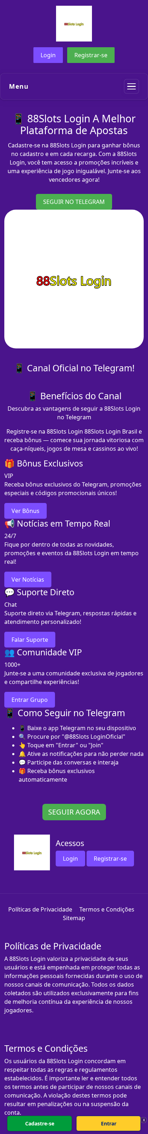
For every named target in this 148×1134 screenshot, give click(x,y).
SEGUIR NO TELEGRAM (74, 202)
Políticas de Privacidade (40, 909)
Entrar (108, 1123)
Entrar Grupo (29, 700)
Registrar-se (90, 55)
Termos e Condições (106, 909)
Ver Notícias (27, 579)
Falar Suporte (29, 640)
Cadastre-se (39, 1123)
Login (48, 55)
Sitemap (74, 918)
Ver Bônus (25, 511)
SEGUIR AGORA (74, 812)
